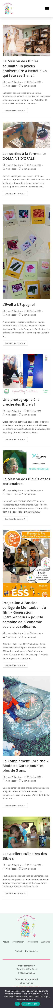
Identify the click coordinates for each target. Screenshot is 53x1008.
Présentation (18, 942)
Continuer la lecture (16, 110)
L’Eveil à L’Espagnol (19, 304)
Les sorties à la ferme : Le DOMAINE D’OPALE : (24, 156)
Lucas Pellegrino (13, 82)
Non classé (11, 85)
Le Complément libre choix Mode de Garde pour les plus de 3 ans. (26, 765)
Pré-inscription (31, 951)
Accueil (6, 942)
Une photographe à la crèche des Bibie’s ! (21, 402)
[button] (47, 8)
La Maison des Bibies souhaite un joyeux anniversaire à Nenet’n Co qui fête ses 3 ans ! (25, 68)
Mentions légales (30, 1004)
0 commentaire (29, 85)
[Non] (49, 997)
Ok (17, 1004)
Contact (18, 951)
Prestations (33, 942)
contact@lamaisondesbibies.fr (26, 986)
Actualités (45, 942)
